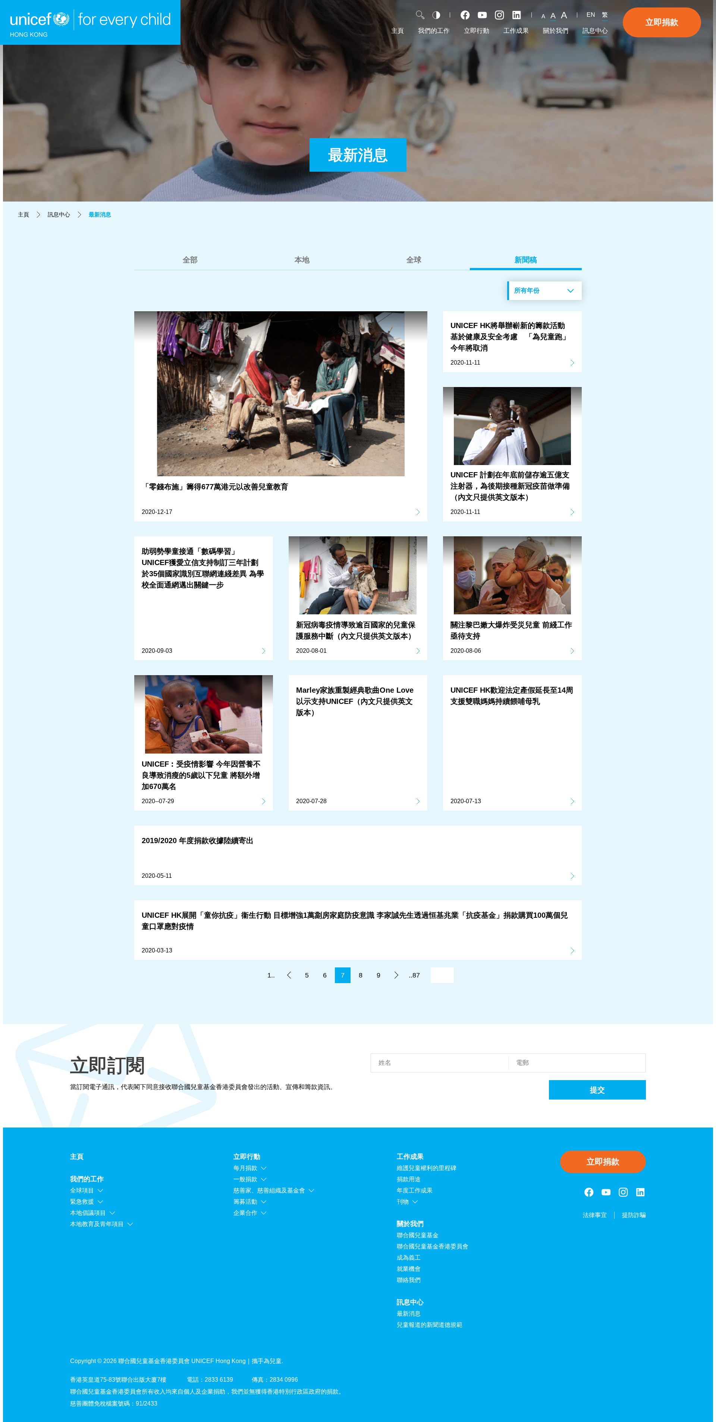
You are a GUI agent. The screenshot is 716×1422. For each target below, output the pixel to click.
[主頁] (90, 22)
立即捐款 (662, 22)
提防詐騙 (634, 1215)
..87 (414, 975)
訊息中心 (59, 214)
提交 (597, 1090)
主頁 (23, 214)
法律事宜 (595, 1215)
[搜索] (420, 15)
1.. (271, 975)
